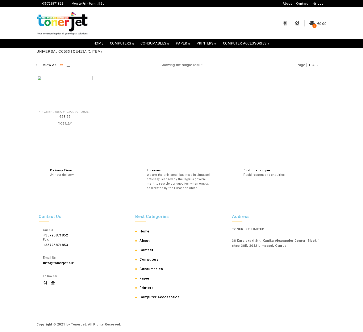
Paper (181, 43)
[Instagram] (53, 282)
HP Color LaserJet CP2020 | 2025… (65, 111)
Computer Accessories (245, 43)
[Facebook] (46, 282)
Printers (205, 43)
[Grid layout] (61, 65)
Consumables (153, 43)
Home (98, 43)
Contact (302, 3)
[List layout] (67, 65)
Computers (120, 43)
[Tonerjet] (62, 23)
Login (322, 3)
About (287, 3)
